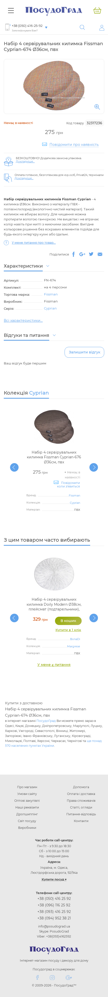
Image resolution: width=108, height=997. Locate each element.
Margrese (73, 646)
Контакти (81, 821)
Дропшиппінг (27, 814)
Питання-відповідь (81, 814)
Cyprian (50, 308)
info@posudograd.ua (54, 926)
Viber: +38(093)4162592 (54, 936)
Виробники (27, 828)
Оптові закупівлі (27, 800)
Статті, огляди (81, 807)
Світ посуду (27, 821)
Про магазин (27, 787)
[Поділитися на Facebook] (73, 254)
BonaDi (75, 639)
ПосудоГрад (46, 721)
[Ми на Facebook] (37, 977)
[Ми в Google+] (68, 977)
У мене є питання (54, 664)
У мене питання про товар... (34, 242)
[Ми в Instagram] (52, 977)
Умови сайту (27, 794)
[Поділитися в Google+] (82, 254)
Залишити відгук (84, 352)
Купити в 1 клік (68, 630)
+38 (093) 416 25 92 (54, 911)
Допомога (81, 787)
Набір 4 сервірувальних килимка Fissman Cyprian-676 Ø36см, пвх (54, 457)
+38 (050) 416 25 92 (54, 898)
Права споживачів (81, 800)
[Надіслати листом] (100, 254)
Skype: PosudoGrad (54, 931)
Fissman (51, 294)
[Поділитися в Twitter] (91, 254)
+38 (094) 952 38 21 (54, 918)
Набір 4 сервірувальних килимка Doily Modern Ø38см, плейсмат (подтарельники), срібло (54, 606)
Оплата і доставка (81, 794)
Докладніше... (25, 161)
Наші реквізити (27, 807)
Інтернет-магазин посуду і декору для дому (54, 960)
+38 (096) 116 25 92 (54, 905)
